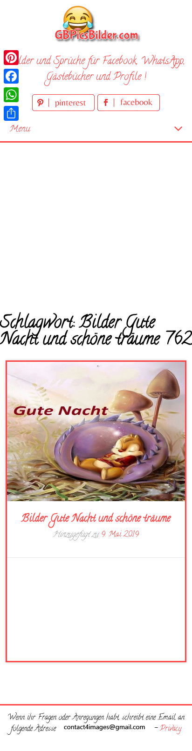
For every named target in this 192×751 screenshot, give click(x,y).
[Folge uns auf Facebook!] (128, 109)
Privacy (170, 729)
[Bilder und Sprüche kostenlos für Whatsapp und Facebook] (96, 23)
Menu (19, 129)
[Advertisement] (96, 220)
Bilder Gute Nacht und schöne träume (96, 519)
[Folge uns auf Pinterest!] (64, 109)
